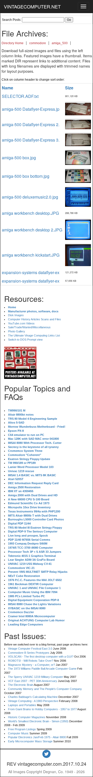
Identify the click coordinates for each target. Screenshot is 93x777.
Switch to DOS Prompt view (25, 339)
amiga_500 (60, 43)
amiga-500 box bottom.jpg (25, 176)
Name (7, 88)
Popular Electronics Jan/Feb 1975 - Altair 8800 (37, 737)
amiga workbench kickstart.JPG (30, 255)
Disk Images (16, 315)
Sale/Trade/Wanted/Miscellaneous (29, 327)
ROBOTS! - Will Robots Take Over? (30, 660)
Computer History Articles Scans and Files (34, 319)
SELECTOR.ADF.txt (20, 96)
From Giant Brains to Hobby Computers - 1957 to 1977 (42, 709)
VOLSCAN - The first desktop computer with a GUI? (40, 656)
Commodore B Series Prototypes (28, 652)
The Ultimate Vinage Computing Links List (34, 335)
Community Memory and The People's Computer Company (45, 688)
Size (69, 88)
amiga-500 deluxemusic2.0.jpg (30, 197)
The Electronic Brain (20, 684)
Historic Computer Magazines (26, 717)
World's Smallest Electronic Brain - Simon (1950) (38, 721)
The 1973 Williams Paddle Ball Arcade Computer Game (42, 668)
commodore (37, 43)
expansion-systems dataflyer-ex (30, 272)
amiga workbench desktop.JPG (30, 213)
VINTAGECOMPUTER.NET (32, 6)
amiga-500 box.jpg (19, 158)
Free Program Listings (22, 729)
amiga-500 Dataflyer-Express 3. (30, 140)
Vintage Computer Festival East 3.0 (30, 648)
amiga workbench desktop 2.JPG (32, 230)
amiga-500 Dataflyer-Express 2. (30, 124)
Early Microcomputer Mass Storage (30, 741)
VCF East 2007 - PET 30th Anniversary (32, 680)
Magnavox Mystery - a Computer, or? (31, 664)
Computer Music (18, 733)
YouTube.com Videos (21, 323)
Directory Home (13, 43)
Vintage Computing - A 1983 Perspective (33, 701)
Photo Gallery (16, 331)
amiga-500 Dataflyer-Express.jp (30, 109)
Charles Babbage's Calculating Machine (33, 696)
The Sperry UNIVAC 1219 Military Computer (35, 676)
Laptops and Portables (22, 705)
